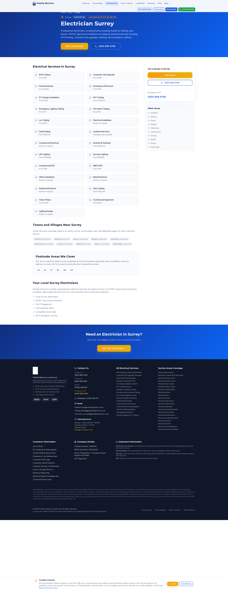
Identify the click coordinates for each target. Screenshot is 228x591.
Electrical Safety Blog (41, 473)
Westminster (74, 489)
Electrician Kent (163, 395)
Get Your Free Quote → (114, 348)
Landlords (140, 3)
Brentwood (59, 494)
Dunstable (131, 496)
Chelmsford (191, 492)
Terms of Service (175, 510)
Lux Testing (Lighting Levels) (126, 395)
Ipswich (179, 496)
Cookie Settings (160, 510)
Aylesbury (89, 496)
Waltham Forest (176, 489)
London (46, 489)
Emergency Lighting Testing (126, 389)
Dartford (107, 494)
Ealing (42, 492)
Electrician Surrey (164, 398)
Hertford (152, 492)
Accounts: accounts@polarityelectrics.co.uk (92, 414)
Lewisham (79, 492)
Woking (61, 239)
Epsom (80, 239)
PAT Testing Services (123, 387)
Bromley (72, 492)
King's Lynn (153, 496)
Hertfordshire (101, 492)
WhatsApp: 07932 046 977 (88, 398)
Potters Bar (167, 492)
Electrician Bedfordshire (166, 415)
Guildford (42, 239)
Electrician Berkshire (165, 406)
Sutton (92, 492)
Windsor (41, 496)
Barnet (155, 489)
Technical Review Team (42, 479)
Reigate (99, 239)
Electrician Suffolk (164, 424)
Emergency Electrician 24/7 (125, 381)
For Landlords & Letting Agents (45, 450)
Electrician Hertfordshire (166, 389)
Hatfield (146, 492)
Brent (47, 492)
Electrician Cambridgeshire (167, 426)
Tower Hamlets (140, 489)
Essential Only (186, 584)
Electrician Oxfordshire (166, 412)
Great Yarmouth (163, 496)
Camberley (119, 239)
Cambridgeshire (47, 499)
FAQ (159, 3)
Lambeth (123, 489)
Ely (74, 499)
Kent (85, 494)
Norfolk (139, 496)
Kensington (83, 489)
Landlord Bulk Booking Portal (44, 453)
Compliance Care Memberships (45, 456)
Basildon (44, 494)
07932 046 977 (81, 387)
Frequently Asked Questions (44, 463)
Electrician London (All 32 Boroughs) (170, 375)
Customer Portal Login (41, 460)
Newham (150, 489)
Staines (101, 244)
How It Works (127, 3)
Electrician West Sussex (166, 404)
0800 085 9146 (81, 381)
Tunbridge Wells (123, 494)
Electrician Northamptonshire (168, 418)
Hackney (66, 489)
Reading (190, 494)
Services (86, 3)
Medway (113, 494)
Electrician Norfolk (164, 421)
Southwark (130, 489)
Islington (60, 489)
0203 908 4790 (107, 46)
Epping (71, 494)
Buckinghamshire (69, 496)
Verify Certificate (189, 510)
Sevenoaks (133, 494)
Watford (109, 492)
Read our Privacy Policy (48, 588)
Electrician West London (166, 387)
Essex (183, 492)
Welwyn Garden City (135, 492)
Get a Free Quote (74, 46)
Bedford (124, 496)
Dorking (64, 244)
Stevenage (124, 492)
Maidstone (91, 494)
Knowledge (98, 3)
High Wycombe (99, 496)
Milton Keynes (81, 496)
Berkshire (182, 494)
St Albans (116, 492)
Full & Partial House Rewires (126, 378)
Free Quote (170, 75)
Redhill (83, 244)
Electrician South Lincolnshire (168, 429)
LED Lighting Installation (124, 412)
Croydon (66, 492)
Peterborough (67, 499)
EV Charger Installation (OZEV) (126, 384)
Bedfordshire (111, 496)
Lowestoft (36, 499)
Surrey (141, 494)
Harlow (66, 494)
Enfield (161, 489)
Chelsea (91, 489)
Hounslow (36, 492)
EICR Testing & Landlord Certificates (129, 372)
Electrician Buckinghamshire (168, 409)
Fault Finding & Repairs (124, 401)
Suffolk (173, 496)
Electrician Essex (164, 392)
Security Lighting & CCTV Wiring (127, 415)
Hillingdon (58, 492)
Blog (166, 3)
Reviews (151, 3)
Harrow (52, 492)
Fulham (107, 489)
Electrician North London (166, 378)
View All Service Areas (166, 372)
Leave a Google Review (42, 469)
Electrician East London (166, 384)
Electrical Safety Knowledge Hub (46, 476)
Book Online (171, 9)
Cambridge (58, 499)
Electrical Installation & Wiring (126, 398)
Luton (119, 496)
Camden (53, 489)
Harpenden (175, 492)
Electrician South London (166, 381)
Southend (51, 494)
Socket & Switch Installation (125, 409)
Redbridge (186, 489)
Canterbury (99, 494)
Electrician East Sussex (166, 401)
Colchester (36, 494)
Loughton (78, 494)
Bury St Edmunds (188, 496)
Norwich (146, 496)
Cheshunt (159, 492)
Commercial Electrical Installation (127, 406)
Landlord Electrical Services (126, 404)
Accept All (172, 584)
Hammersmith (99, 489)
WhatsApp (159, 9)
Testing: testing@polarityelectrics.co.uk (90, 411)
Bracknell (57, 496)
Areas (70, 12)
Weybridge (122, 244)
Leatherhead (43, 244)
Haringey (167, 489)
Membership (111, 3)
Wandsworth (115, 489)
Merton (86, 492)
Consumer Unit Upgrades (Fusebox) (129, 375)
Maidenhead (49, 496)
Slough (35, 496)
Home (63, 12)
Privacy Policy (147, 510)
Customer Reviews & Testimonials (46, 466)
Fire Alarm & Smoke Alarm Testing (128, 392)
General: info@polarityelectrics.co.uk (89, 407)
